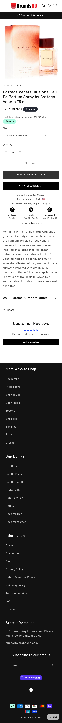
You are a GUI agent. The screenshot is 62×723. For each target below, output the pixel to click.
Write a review (31, 342)
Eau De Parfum (15, 474)
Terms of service (16, 593)
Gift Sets (11, 466)
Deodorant (12, 378)
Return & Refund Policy (20, 577)
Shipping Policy (15, 585)
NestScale (37, 223)
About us (11, 545)
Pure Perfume (14, 497)
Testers (10, 410)
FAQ (8, 601)
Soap (9, 434)
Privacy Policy (15, 569)
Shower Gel (13, 394)
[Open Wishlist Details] (49, 6)
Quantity (7, 144)
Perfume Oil (13, 490)
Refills (10, 505)
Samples (11, 426)
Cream (10, 442)
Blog (8, 561)
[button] (5, 6)
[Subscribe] (52, 665)
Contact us (12, 553)
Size (5, 128)
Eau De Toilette (15, 482)
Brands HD (35, 717)
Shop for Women (16, 521)
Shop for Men (14, 513)
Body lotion (13, 402)
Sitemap (11, 609)
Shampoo (11, 418)
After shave (13, 386)
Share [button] (10, 309)
